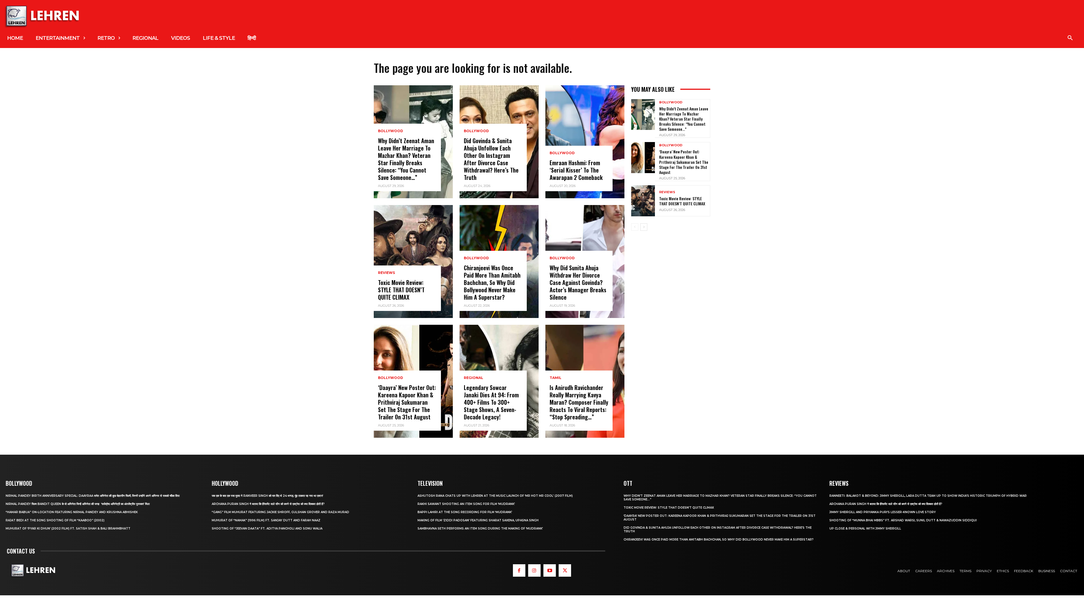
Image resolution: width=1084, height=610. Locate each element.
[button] (1070, 38)
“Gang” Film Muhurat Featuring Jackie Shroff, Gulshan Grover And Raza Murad (280, 512)
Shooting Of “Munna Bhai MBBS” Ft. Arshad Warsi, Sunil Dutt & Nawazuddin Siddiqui (903, 520)
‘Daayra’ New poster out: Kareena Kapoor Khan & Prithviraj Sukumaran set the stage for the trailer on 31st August (407, 402)
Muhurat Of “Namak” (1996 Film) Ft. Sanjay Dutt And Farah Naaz (266, 520)
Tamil (555, 378)
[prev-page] (634, 227)
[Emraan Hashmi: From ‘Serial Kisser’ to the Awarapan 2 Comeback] (584, 141)
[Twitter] (565, 570)
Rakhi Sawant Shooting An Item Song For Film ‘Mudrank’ (466, 504)
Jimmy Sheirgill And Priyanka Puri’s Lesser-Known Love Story (882, 512)
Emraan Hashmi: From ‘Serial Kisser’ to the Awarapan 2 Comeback (576, 170)
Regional (473, 378)
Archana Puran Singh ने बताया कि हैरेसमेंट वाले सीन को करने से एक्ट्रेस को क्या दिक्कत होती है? (268, 504)
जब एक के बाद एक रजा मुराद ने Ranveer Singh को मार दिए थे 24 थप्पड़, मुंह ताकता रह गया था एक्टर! (267, 496)
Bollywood (390, 131)
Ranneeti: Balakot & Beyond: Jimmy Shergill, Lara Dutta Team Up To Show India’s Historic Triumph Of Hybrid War (928, 496)
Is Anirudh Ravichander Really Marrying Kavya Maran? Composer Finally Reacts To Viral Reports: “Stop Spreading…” (579, 402)
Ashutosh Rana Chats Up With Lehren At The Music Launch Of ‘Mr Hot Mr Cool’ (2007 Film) (495, 496)
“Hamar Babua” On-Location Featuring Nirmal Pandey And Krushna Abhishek (72, 512)
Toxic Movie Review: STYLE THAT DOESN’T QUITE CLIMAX (401, 289)
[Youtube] (549, 570)
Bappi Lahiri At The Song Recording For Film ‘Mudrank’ (465, 512)
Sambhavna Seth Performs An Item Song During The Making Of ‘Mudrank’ (480, 528)
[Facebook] (519, 570)
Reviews (386, 272)
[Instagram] (534, 570)
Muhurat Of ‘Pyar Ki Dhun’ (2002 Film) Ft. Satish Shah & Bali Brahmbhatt (68, 528)
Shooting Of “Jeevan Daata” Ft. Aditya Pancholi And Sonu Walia (267, 528)
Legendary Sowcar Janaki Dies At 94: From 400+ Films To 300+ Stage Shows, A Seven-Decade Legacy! (491, 402)
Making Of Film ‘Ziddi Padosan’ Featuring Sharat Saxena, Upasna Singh (478, 520)
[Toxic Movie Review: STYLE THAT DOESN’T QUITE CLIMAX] (413, 261)
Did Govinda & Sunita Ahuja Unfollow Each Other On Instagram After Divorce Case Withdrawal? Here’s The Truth (491, 159)
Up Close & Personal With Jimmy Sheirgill (865, 528)
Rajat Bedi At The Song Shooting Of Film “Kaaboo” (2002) (55, 520)
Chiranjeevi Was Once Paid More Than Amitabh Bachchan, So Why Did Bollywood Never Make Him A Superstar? (492, 282)
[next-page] (643, 227)
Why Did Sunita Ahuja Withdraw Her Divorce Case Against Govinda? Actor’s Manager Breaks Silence (578, 282)
